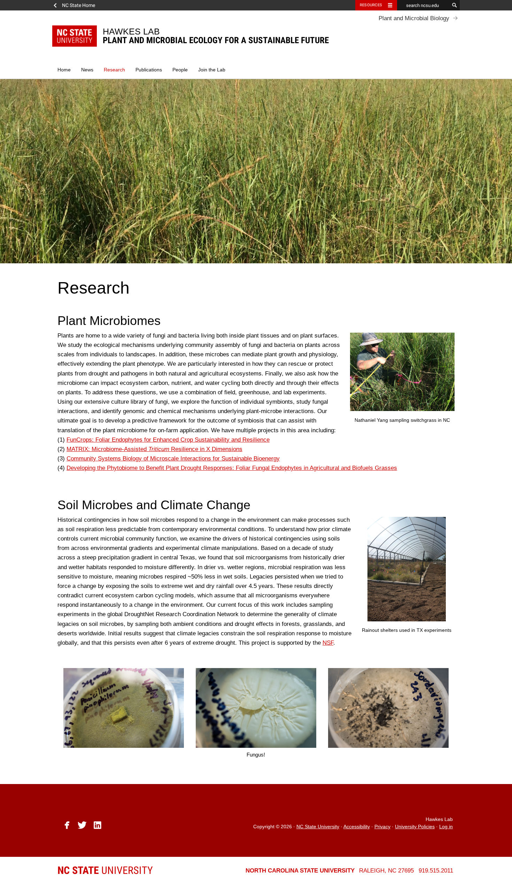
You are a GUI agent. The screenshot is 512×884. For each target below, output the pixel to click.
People (180, 69)
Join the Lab (211, 69)
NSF (328, 642)
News (87, 69)
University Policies (415, 826)
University (105, 870)
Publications (148, 69)
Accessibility (356, 826)
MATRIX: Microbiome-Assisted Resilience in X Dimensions (154, 449)
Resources (371, 5)
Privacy (382, 826)
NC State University (317, 826)
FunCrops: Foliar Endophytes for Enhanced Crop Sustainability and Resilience (168, 439)
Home (64, 69)
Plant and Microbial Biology (414, 18)
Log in (446, 826)
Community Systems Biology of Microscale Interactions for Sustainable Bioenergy (173, 458)
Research (114, 69)
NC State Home (78, 5)
